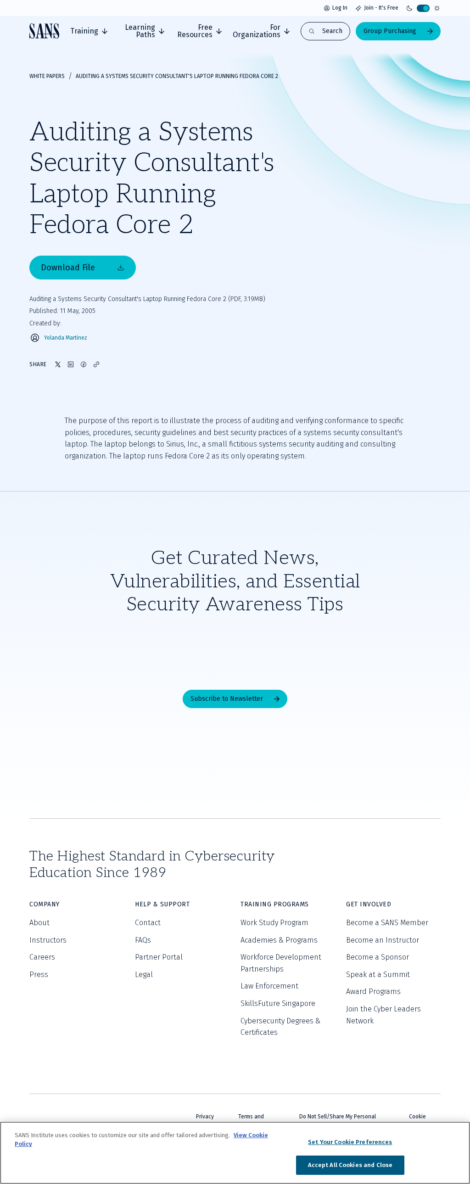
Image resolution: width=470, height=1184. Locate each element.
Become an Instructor (382, 940)
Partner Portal (159, 957)
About (39, 922)
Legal (144, 974)
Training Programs (275, 904)
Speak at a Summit (378, 974)
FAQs (143, 940)
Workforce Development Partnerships (281, 963)
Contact (148, 922)
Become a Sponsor (377, 957)
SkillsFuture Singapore (278, 1003)
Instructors (48, 940)
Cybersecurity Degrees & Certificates (280, 1026)
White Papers (47, 76)
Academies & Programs (279, 940)
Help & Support (162, 904)
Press (38, 974)
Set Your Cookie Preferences (350, 1142)
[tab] (88, 31)
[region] (235, 1153)
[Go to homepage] (44, 31)
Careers (42, 957)
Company (44, 904)
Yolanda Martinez (65, 338)
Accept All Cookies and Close (350, 1165)
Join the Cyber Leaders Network (383, 1015)
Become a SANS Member (387, 922)
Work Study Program (274, 922)
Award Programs (373, 991)
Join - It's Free (381, 8)
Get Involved (368, 904)
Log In (339, 8)
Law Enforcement (269, 986)
